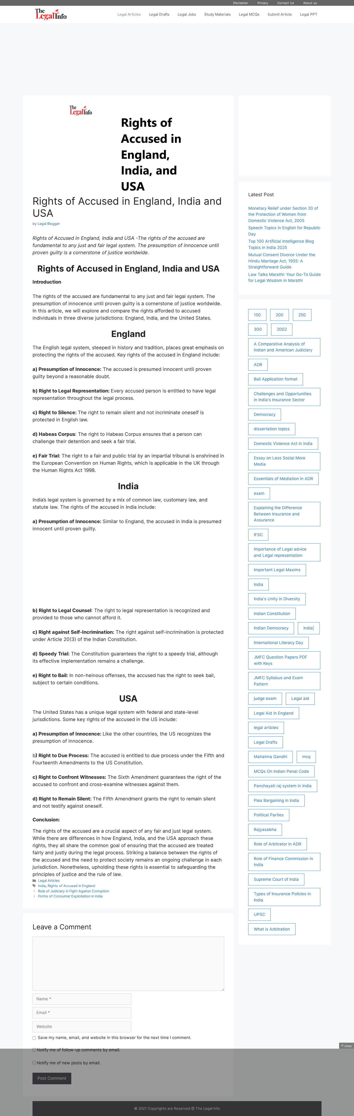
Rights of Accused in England (71, 886)
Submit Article (280, 14)
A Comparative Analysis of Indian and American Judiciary (283, 347)
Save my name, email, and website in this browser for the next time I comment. (114, 1037)
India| (308, 628)
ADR (258, 364)
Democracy (264, 414)
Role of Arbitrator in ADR (277, 844)
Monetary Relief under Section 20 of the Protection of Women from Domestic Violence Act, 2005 (283, 214)
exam (259, 493)
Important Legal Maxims (277, 569)
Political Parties (269, 814)
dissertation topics (272, 428)
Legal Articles (129, 14)
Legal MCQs (249, 14)
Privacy (262, 3)
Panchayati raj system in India (283, 785)
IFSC (258, 534)
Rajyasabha (265, 829)
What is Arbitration (272, 929)
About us (310, 3)
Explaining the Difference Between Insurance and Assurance (278, 513)
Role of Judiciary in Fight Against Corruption (73, 891)
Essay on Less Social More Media (279, 461)
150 (257, 314)
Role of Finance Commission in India (283, 861)
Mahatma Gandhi (270, 756)
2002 (282, 329)
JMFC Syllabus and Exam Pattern (278, 680)
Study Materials (217, 14)
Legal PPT (308, 14)
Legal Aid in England (274, 713)
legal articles (266, 727)
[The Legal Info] (51, 14)
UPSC (259, 914)
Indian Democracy (271, 628)
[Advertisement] (177, 56)
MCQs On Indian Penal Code (281, 771)
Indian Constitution (272, 613)
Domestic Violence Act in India (283, 443)
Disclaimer (240, 3)
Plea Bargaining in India (276, 800)
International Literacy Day (278, 642)
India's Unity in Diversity (277, 598)
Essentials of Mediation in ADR (283, 478)
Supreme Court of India (276, 879)
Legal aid (300, 698)
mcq (306, 756)
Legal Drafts (159, 14)
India (42, 886)
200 (279, 314)
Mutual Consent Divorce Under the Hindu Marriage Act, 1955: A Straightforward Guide (281, 260)
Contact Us (285, 3)
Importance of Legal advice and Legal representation (280, 552)
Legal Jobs (187, 14)
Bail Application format (275, 379)
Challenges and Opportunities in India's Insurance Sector (282, 396)
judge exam (265, 698)
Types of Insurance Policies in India (282, 896)
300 (258, 329)
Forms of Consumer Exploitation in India (70, 896)
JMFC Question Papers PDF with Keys (280, 660)
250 (302, 314)
